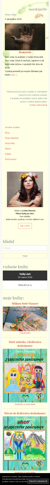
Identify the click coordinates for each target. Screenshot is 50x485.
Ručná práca (10, 159)
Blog (7, 132)
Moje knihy (10, 143)
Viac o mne (25, 225)
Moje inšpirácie (12, 138)
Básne (8, 148)
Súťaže (8, 153)
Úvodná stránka (12, 127)
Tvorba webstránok (38, 104)
